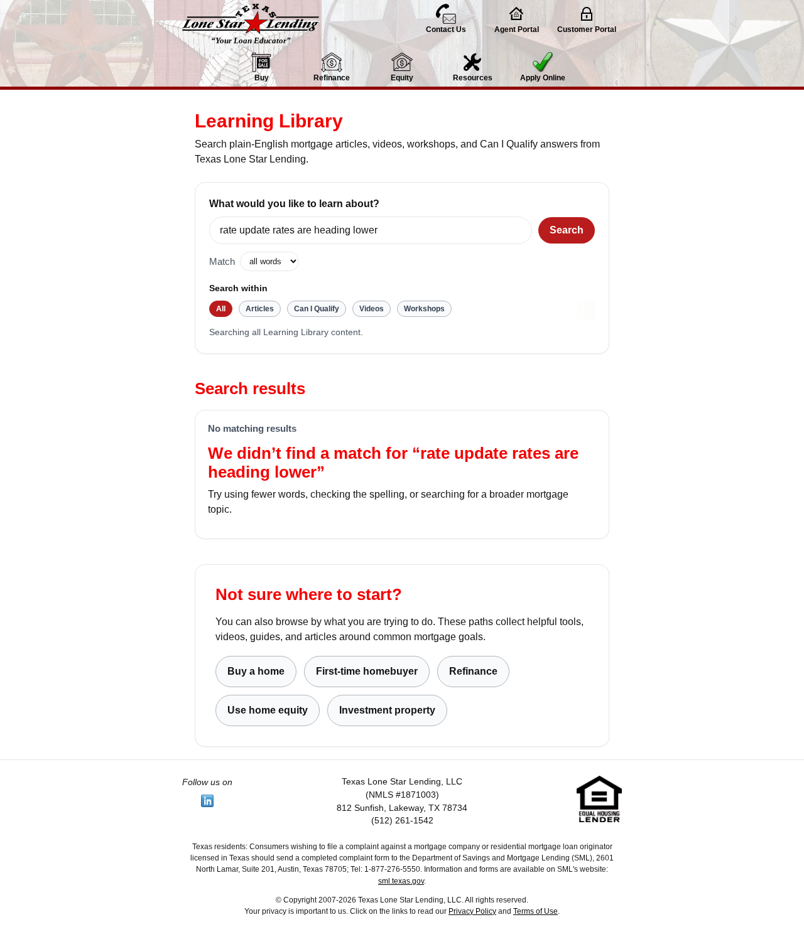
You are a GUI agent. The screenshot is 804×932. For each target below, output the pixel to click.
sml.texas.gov (401, 881)
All (220, 308)
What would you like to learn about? (294, 203)
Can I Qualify (316, 308)
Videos (371, 308)
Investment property (387, 710)
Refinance (473, 671)
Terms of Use (535, 911)
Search (567, 230)
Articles (260, 308)
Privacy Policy (472, 911)
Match (222, 262)
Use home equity (267, 710)
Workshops (424, 308)
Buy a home (256, 671)
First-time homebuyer (367, 671)
